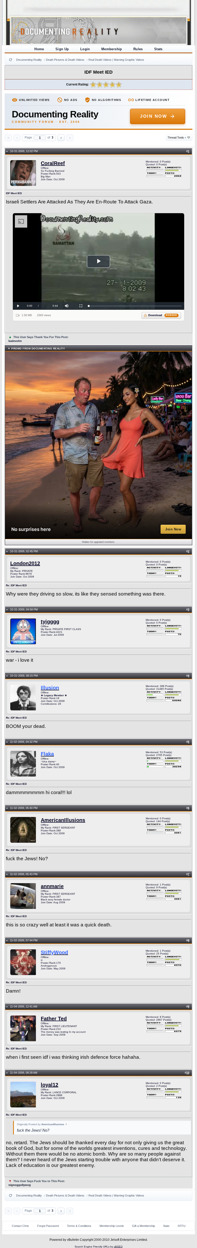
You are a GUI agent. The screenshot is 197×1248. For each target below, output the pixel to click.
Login (85, 49)
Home (39, 49)
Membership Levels (112, 1225)
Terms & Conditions (79, 1225)
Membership (111, 49)
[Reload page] (10, 59)
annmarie (52, 886)
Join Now (153, 116)
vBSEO (118, 1246)
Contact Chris (20, 1225)
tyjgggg (50, 621)
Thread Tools (177, 137)
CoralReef (53, 163)
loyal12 (49, 1085)
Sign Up (62, 49)
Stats (158, 49)
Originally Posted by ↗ (42, 1124)
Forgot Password (48, 1225)
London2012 (25, 563)
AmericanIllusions (63, 820)
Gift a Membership (143, 1225)
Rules (138, 49)
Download (162, 315)
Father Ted (54, 1018)
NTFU (181, 1225)
